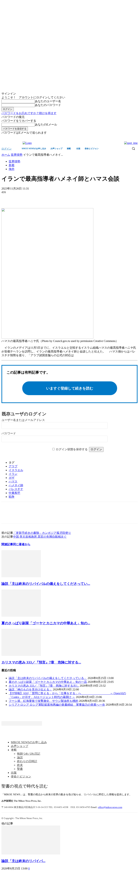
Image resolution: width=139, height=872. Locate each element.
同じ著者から (21, 544)
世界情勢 (16, 154)
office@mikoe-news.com (110, 807)
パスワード (8, 433)
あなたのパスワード (48, 105)
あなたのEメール (46, 124)
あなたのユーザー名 (48, 101)
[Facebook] (130, 137)
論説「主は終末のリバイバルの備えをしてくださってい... (45, 584)
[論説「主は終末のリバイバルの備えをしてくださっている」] (21, 576)
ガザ (11, 477)
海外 (11, 169)
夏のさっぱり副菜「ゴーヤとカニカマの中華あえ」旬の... (45, 623)
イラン (13, 473)
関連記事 (7, 544)
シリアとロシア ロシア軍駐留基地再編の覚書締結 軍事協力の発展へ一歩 (57, 704)
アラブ (13, 466)
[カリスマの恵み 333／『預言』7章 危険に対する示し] (21, 654)
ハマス (13, 481)
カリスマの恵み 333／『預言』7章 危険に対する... (41, 662)
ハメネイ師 (16, 485)
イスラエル (16, 470)
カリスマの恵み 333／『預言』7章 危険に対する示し (44, 685)
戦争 (11, 496)
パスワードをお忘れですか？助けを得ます (28, 113)
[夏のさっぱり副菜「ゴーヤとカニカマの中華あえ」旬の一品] (21, 615)
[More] (34, 197)
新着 (11, 165)
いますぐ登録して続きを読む (69, 388)
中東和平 (14, 492)
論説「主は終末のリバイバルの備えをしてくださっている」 (48, 678)
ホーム (5, 154)
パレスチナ (16, 489)
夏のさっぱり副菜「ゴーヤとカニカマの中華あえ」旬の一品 (48, 681)
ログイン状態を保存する (72, 449)
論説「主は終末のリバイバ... (23, 861)
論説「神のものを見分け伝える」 (30, 689)
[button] (133, 148)
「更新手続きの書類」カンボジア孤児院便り (42, 532)
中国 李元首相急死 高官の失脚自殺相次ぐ (40, 536)
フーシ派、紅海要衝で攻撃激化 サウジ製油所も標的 (43, 700)
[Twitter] (135, 137)
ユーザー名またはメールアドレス (23, 420)
